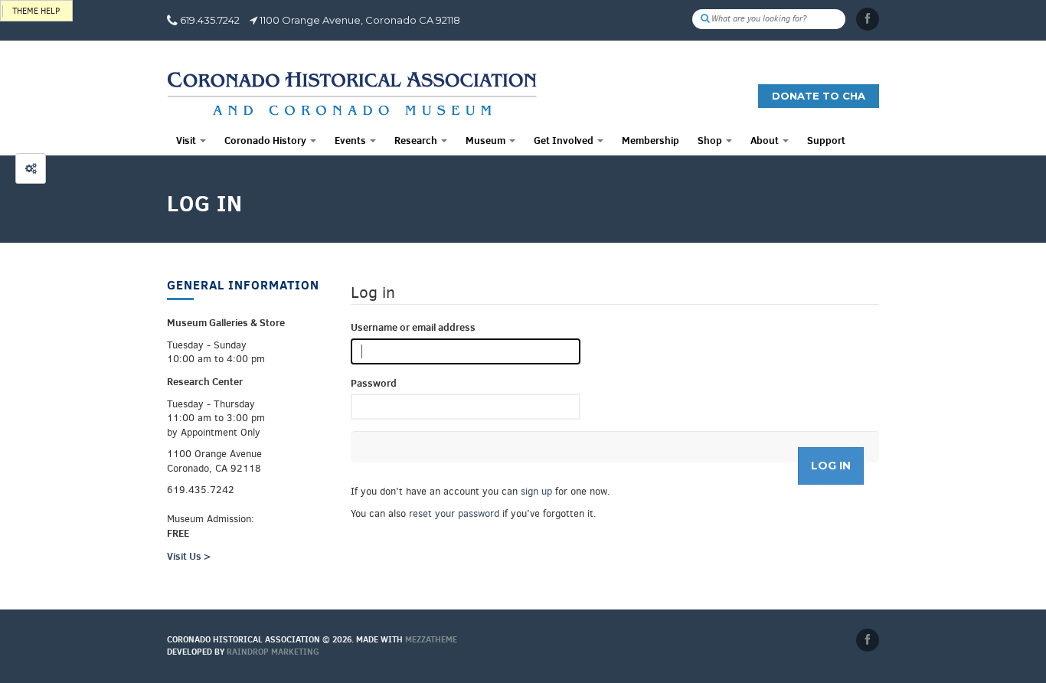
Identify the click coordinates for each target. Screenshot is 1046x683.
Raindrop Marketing (273, 651)
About (765, 140)
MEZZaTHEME (431, 639)
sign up (536, 491)
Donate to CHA (818, 96)
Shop (711, 140)
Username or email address (413, 327)
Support (826, 140)
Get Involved (565, 140)
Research (417, 140)
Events (351, 140)
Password (374, 383)
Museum (487, 140)
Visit (187, 140)
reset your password (454, 513)
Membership (650, 140)
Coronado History (266, 140)
